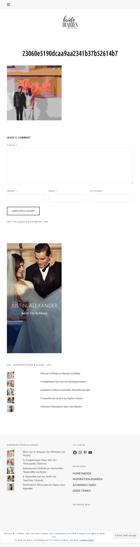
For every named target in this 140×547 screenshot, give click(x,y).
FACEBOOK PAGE (81, 505)
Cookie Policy (87, 540)
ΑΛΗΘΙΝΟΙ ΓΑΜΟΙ (84, 485)
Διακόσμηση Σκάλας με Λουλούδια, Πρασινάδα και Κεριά (65, 390)
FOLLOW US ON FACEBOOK (27, 222)
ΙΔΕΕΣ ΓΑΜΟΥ (82, 490)
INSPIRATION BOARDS (87, 479)
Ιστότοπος (96, 191)
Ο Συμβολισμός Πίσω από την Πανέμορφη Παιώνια (63, 381)
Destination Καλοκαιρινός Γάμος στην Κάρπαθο (61, 406)
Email (53, 191)
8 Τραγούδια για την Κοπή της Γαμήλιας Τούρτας (61, 398)
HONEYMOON (82, 473)
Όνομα (12, 191)
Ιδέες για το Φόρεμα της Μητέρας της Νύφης (60, 373)
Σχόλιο (12, 145)
